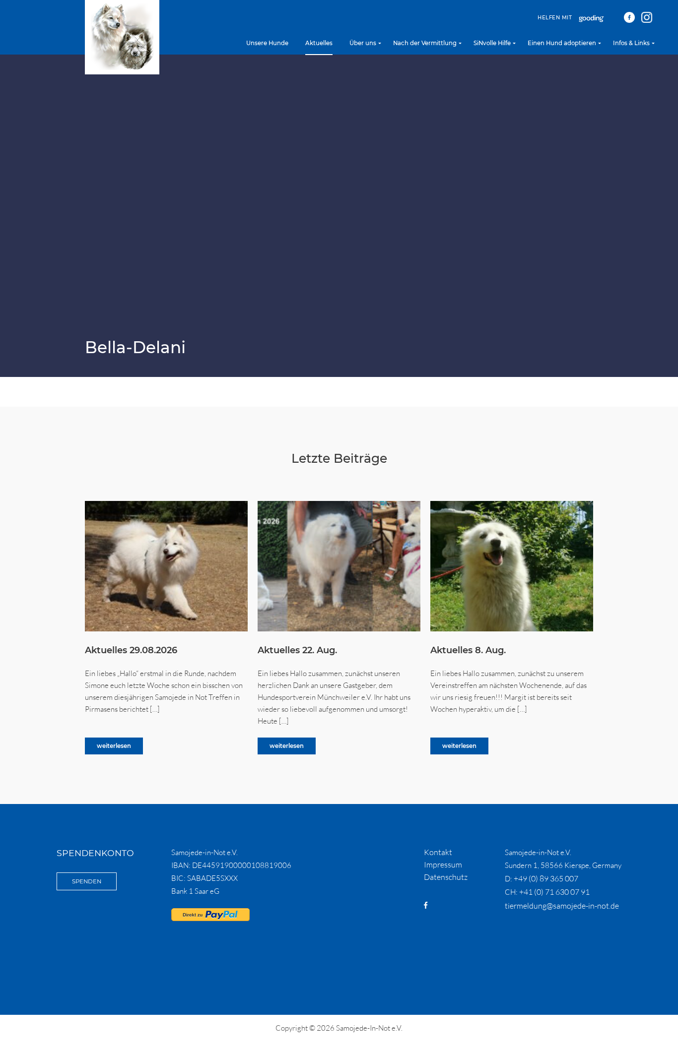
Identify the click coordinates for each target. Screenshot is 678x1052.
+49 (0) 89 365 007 (546, 878)
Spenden (86, 881)
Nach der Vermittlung (425, 43)
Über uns (362, 43)
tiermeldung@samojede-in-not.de (562, 906)
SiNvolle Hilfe (492, 43)
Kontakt (438, 852)
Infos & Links (631, 43)
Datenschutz (446, 877)
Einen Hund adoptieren (562, 43)
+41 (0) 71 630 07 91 (554, 892)
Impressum (443, 864)
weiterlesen (114, 746)
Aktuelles (319, 43)
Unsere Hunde (267, 43)
